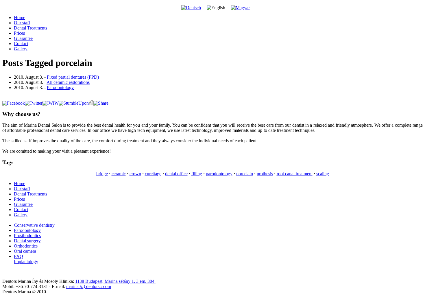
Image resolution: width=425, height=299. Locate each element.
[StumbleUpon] (74, 103)
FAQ (18, 256)
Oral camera (25, 251)
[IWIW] (50, 103)
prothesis (265, 173)
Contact (21, 43)
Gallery (20, 48)
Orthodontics (26, 245)
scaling (322, 173)
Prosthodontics (27, 235)
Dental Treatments (30, 27)
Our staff (22, 22)
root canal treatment (295, 173)
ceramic (119, 173)
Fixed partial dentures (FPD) (73, 77)
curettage (153, 173)
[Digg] (91, 103)
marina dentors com (88, 286)
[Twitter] (33, 103)
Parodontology (60, 87)
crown (135, 173)
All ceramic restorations (68, 82)
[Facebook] (13, 103)
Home (19, 17)
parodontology (219, 173)
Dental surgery (27, 240)
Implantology (26, 261)
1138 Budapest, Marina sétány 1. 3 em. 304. (115, 281)
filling (196, 173)
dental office (176, 173)
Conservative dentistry (34, 225)
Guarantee (23, 38)
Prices (19, 33)
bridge (102, 173)
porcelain (244, 173)
